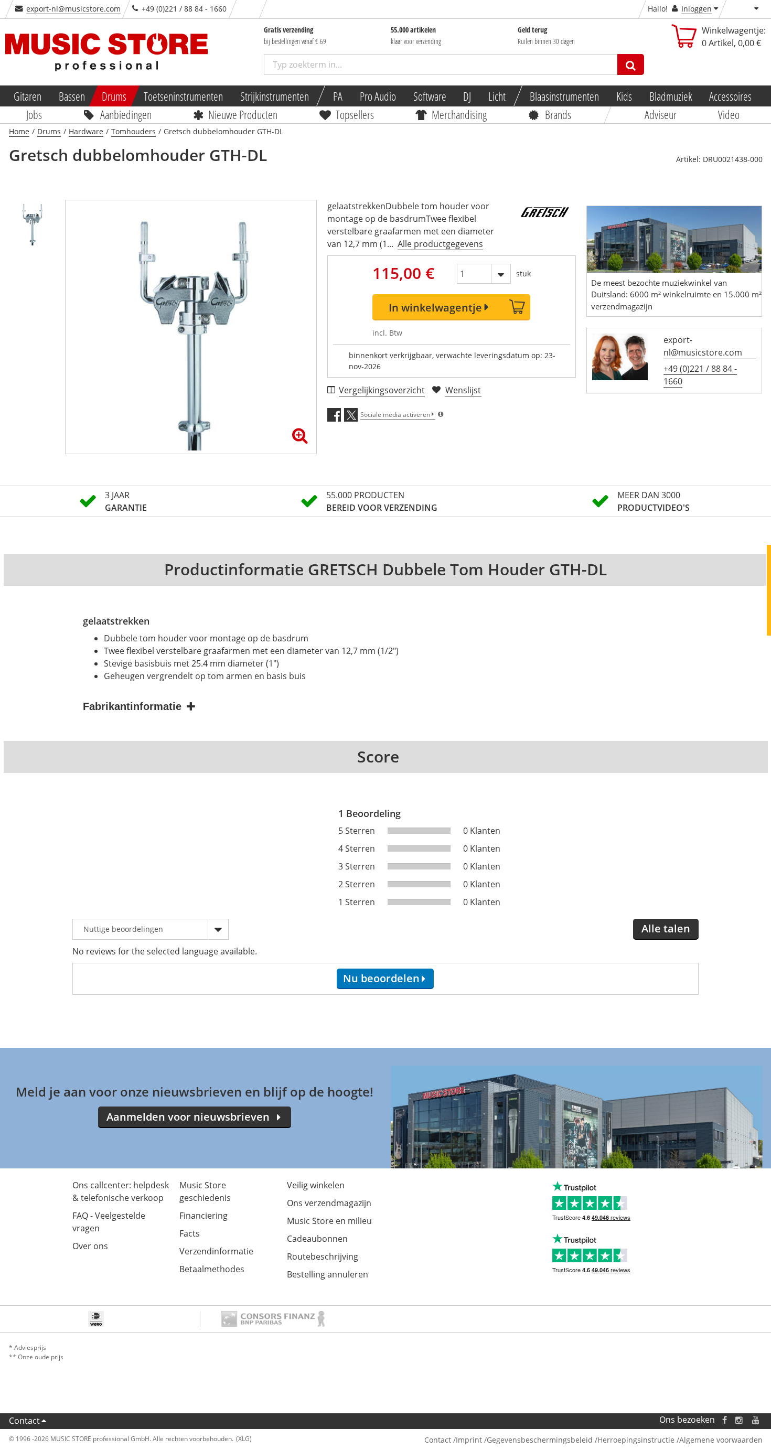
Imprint (469, 1440)
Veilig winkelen (316, 1185)
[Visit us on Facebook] (724, 1420)
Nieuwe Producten (242, 114)
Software (429, 96)
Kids (624, 96)
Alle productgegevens (440, 244)
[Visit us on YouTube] (756, 1420)
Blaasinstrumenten (564, 96)
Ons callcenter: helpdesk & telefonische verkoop (120, 1191)
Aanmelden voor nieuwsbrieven (188, 1117)
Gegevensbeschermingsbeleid (540, 1440)
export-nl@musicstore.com (73, 9)
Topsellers (354, 114)
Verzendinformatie (216, 1251)
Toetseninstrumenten (183, 96)
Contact (24, 1420)
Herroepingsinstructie (635, 1440)
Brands (557, 114)
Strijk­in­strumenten (274, 96)
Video (729, 114)
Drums (114, 96)
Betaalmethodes (211, 1269)
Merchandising (459, 114)
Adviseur (660, 114)
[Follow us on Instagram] (739, 1420)
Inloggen (696, 9)
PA (337, 96)
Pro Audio (378, 96)
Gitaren (27, 96)
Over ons (90, 1246)
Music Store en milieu (329, 1221)
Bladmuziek (670, 96)
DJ (468, 96)
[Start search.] (630, 64)
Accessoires (731, 96)
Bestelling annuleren (327, 1274)
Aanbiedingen (125, 114)
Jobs (34, 114)
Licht (497, 96)
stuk (523, 273)
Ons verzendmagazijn (329, 1203)
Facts (189, 1233)
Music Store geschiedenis (205, 1191)
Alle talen (665, 928)
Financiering (203, 1215)
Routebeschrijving (322, 1256)
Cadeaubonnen (317, 1238)
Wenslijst (463, 390)
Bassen (72, 96)
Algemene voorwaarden (721, 1440)
